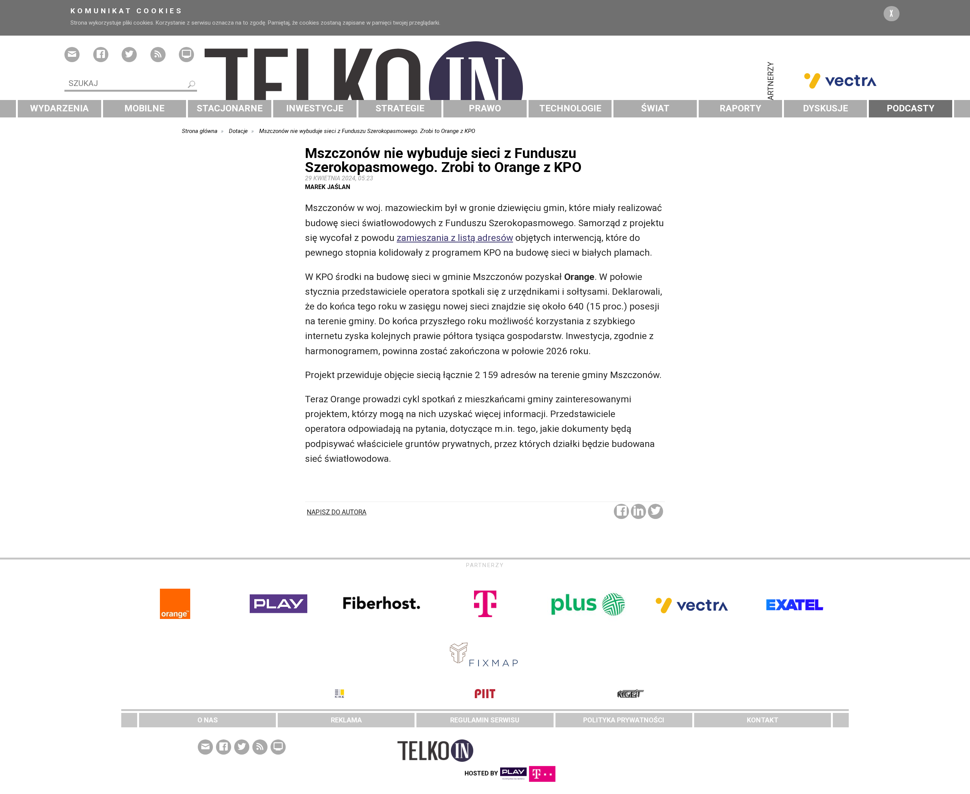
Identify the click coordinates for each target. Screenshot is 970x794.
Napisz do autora (336, 512)
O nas (207, 720)
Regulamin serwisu (484, 720)
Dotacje (238, 131)
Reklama (346, 720)
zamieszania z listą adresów (455, 237)
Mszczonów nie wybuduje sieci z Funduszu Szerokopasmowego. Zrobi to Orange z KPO (367, 131)
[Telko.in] (485, 88)
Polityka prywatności (623, 720)
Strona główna (199, 131)
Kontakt (762, 720)
